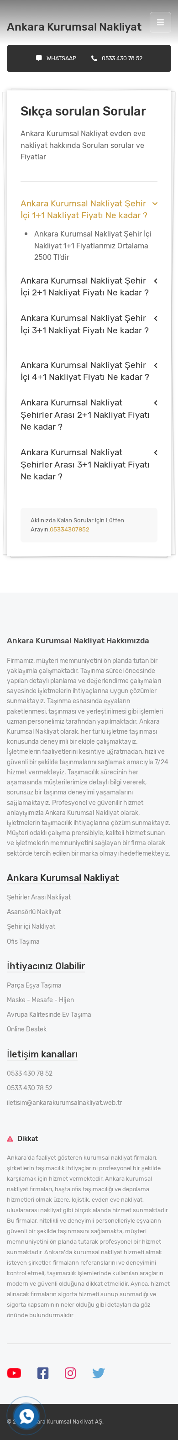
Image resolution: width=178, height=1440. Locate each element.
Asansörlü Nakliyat (34, 912)
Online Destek (27, 1029)
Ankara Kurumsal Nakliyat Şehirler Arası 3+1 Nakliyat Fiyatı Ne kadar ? (85, 464)
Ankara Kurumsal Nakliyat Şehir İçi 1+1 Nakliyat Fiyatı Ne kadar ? (84, 209)
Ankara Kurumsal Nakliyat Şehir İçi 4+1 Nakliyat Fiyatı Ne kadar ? (85, 371)
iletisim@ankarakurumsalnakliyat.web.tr (64, 1103)
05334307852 (69, 529)
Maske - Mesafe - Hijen (40, 1000)
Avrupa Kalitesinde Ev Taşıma (49, 1015)
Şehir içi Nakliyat (31, 926)
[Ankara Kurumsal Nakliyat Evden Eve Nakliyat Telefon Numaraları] (26, 1416)
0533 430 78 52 (122, 58)
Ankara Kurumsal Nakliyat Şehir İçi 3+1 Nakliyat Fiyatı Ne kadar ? (85, 324)
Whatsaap (61, 58)
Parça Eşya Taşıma (34, 985)
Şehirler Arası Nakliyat (39, 897)
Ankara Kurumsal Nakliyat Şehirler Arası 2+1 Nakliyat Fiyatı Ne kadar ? (85, 414)
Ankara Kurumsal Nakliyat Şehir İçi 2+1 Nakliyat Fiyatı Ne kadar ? (85, 286)
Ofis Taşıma (23, 942)
